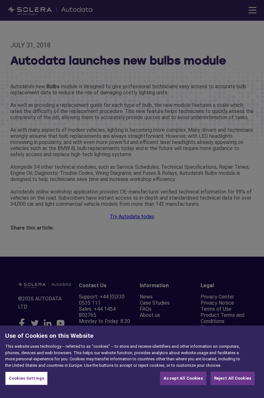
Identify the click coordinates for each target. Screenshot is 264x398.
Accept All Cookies (183, 378)
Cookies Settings (26, 378)
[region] (132, 362)
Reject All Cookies (232, 378)
